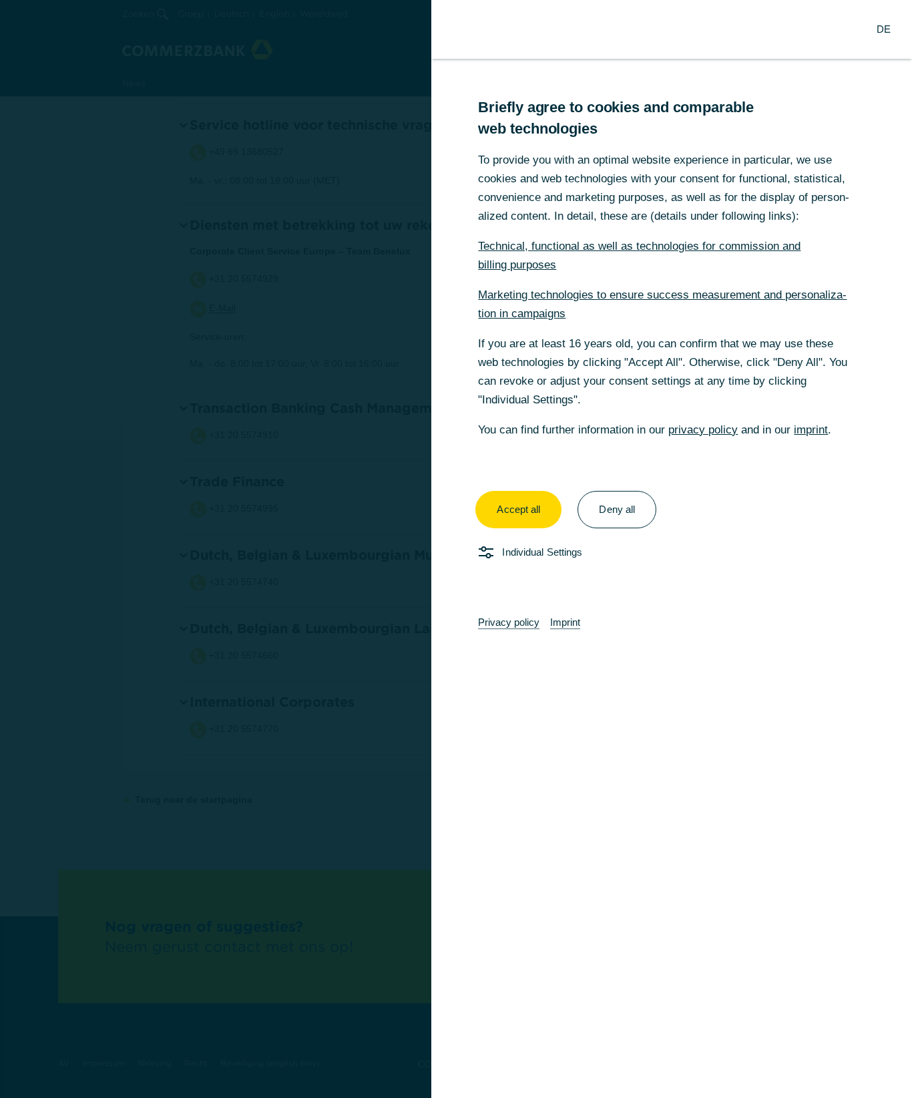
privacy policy (703, 429)
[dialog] (456, 549)
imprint (811, 429)
